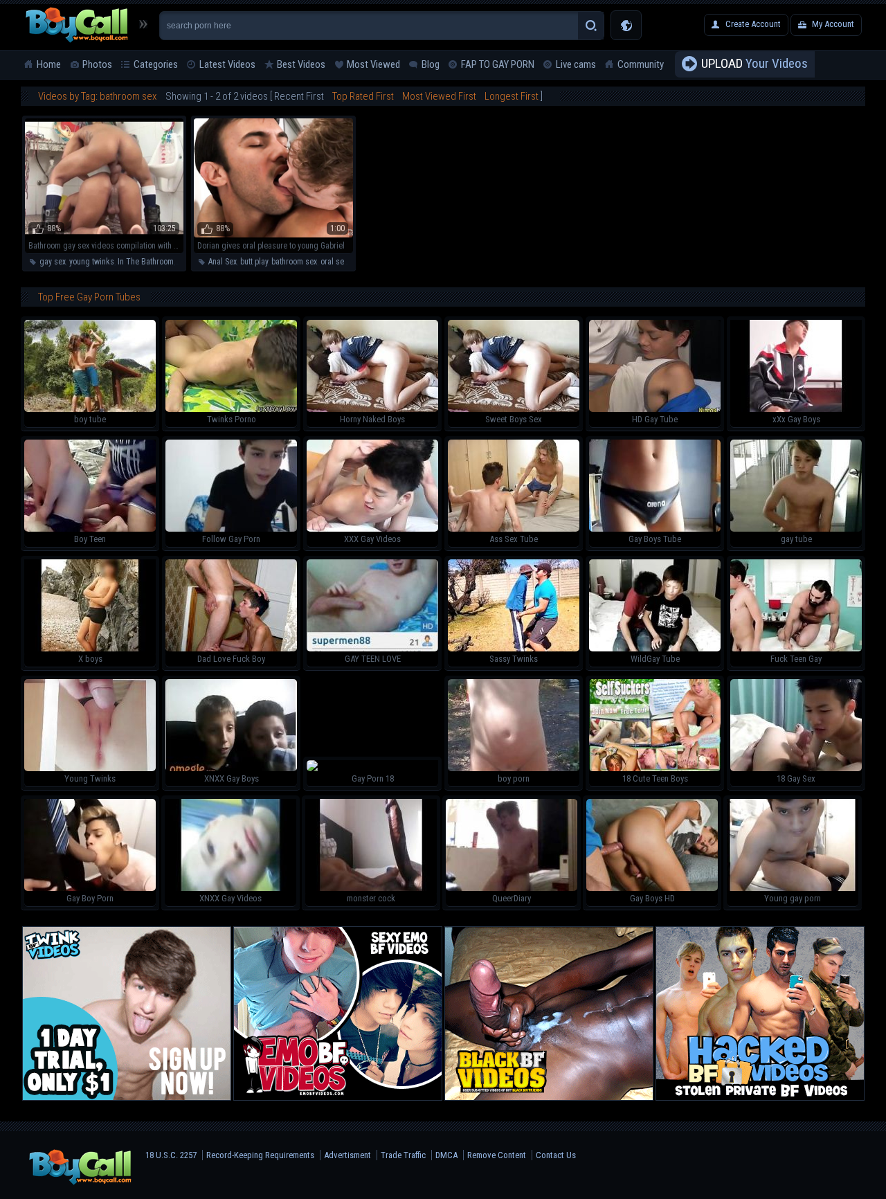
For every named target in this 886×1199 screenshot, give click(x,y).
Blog (431, 64)
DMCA (446, 1155)
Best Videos (301, 64)
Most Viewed (373, 64)
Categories (156, 64)
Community (640, 64)
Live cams (576, 64)
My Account (833, 24)
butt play (254, 262)
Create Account (753, 24)
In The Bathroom (146, 262)
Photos (97, 64)
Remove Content (496, 1155)
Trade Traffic (403, 1155)
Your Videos (754, 63)
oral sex (333, 262)
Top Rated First (363, 96)
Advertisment (347, 1155)
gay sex (52, 262)
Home (49, 64)
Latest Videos (227, 64)
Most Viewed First (439, 96)
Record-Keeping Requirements (260, 1155)
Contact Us (556, 1155)
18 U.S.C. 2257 (171, 1155)
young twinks (91, 262)
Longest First (512, 96)
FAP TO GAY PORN (497, 64)
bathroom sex (294, 262)
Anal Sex (222, 262)
